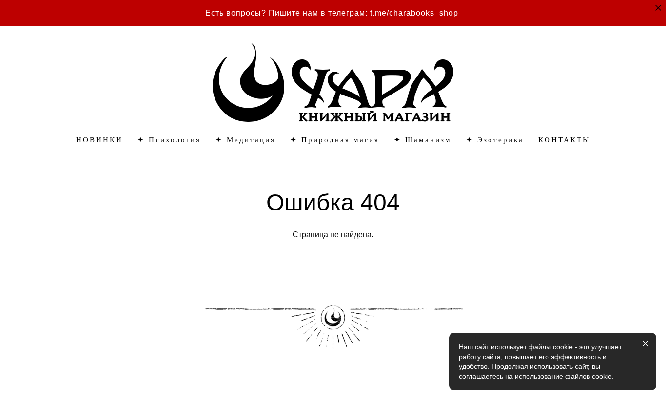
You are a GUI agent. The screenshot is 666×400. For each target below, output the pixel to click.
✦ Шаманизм (422, 140)
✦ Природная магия (334, 140)
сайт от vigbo (51, 377)
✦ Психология (169, 140)
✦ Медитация (245, 140)
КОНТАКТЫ (564, 140)
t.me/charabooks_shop (414, 13)
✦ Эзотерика (495, 140)
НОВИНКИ (99, 140)
